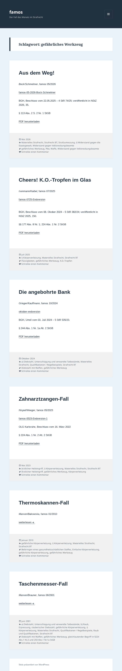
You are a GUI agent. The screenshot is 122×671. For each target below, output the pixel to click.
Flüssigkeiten (28, 260)
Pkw (47, 148)
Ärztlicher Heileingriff (32, 471)
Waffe (53, 148)
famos (16, 12)
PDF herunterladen (29, 121)
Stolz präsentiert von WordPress (34, 664)
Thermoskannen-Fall (44, 503)
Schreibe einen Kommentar (35, 151)
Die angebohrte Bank (44, 292)
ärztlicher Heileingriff (32, 468)
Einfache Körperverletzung (85, 549)
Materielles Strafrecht (32, 142)
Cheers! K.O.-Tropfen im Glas (55, 180)
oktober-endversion (29, 311)
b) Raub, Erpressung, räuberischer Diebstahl (54, 626)
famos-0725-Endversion (32, 199)
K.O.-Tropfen (66, 260)
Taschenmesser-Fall (43, 584)
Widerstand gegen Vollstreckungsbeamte (53, 145)
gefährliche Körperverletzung (36, 543)
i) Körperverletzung (31, 257)
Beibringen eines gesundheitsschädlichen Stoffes (46, 549)
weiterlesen (27, 522)
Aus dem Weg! (36, 73)
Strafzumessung (66, 142)
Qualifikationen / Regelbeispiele (46, 364)
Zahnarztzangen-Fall (44, 399)
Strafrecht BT (50, 142)
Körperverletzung (77, 471)
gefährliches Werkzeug (32, 148)
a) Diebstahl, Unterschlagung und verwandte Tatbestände (50, 361)
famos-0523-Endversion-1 (33, 418)
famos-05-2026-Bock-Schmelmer (37, 92)
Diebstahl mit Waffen (32, 367)
